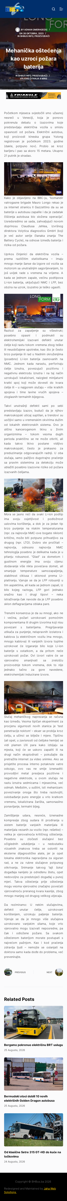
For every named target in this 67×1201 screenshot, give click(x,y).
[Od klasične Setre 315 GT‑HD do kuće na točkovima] (33, 1130)
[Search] (53, 9)
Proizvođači (41, 36)
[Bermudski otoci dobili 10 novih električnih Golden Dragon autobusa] (33, 1074)
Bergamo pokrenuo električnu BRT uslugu (33, 1045)
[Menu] (61, 9)
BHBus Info (26, 36)
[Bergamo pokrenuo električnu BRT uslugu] (33, 1022)
